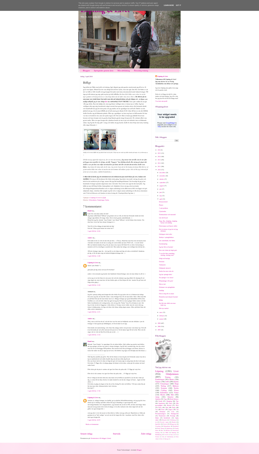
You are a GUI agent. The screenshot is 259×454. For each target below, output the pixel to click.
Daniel (90, 211)
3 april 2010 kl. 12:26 (94, 285)
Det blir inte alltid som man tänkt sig (167, 304)
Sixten (176, 390)
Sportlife (157, 424)
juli (160, 189)
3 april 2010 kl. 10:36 (94, 231)
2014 (159, 156)
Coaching (158, 426)
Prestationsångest (160, 414)
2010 (159, 170)
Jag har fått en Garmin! (166, 247)
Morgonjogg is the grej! (166, 281)
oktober (161, 179)
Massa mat (162, 284)
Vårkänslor (162, 265)
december (162, 172)
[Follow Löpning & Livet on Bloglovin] (163, 362)
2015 (159, 153)
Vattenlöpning (170, 436)
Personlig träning (141, 70)
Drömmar (162, 412)
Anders (90, 238)
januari (161, 319)
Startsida (116, 433)
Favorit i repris (164, 422)
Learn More (169, 5)
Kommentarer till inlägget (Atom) (101, 438)
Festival (165, 424)
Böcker (168, 430)
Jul (176, 434)
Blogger (139, 450)
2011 (159, 166)
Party (160, 407)
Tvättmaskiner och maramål (167, 214)
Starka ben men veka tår (166, 271)
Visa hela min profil (161, 101)
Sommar (164, 388)
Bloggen (86, 70)
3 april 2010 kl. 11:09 (94, 256)
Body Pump (160, 428)
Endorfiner (164, 392)
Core (172, 412)
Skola (173, 407)
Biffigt (161, 300)
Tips (177, 401)
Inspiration (162, 403)
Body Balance (174, 399)
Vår (177, 409)
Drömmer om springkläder (167, 287)
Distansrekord (163, 202)
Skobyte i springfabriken (166, 237)
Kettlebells (167, 418)
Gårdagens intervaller (165, 234)
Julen (170, 403)
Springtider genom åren (103, 70)
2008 (159, 326)
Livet (176, 371)
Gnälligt (161, 290)
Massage (166, 439)
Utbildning (173, 420)
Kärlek (176, 381)
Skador (174, 422)
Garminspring (163, 244)
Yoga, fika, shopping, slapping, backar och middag (168, 222)
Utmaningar (164, 383)
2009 (159, 323)
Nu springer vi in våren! (166, 277)
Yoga (165, 399)
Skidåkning (158, 434)
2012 (159, 163)
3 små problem (163, 208)
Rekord (169, 405)
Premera (157, 436)
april (161, 199)
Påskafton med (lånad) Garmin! (168, 297)
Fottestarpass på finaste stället (168, 226)
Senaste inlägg (86, 433)
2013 (159, 160)
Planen (161, 205)
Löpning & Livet (93, 262)
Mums (171, 379)
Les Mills (165, 432)
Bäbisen (176, 386)
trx (156, 422)
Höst (177, 405)
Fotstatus (161, 261)
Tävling (163, 386)
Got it (178, 5)
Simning (174, 432)
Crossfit (166, 434)
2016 (159, 150)
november (162, 176)
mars (161, 312)
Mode (157, 418)
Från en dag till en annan (166, 293)
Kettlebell (176, 426)
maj (160, 196)
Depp (177, 383)
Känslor (170, 397)
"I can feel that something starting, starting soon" (166, 254)
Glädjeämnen (172, 374)
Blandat (164, 420)
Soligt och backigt (164, 258)
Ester (163, 409)
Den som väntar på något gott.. (168, 250)
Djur (167, 407)
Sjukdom (157, 399)
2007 (159, 330)
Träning (168, 377)
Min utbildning (123, 70)
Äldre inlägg (146, 433)
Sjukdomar (169, 428)
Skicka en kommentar (92, 424)
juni (160, 192)
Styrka (107, 200)
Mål (172, 394)
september (162, 182)
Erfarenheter (93, 200)
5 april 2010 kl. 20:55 (94, 420)
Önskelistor (162, 416)
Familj (160, 401)
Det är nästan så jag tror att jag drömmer (168, 230)
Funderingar (100, 200)
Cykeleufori (162, 211)
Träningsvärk (175, 414)
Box (162, 430)
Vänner (158, 381)
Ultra (163, 436)
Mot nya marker (164, 308)
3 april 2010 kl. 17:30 (94, 391)
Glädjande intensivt (165, 268)
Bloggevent (173, 424)
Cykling (164, 390)
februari (162, 316)
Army (157, 397)
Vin (156, 409)
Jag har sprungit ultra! (165, 274)
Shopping (169, 401)
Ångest (170, 409)
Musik (162, 394)
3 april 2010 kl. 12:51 (94, 312)
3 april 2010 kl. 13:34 (94, 335)
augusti (161, 186)
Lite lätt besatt (163, 218)
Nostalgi (172, 416)
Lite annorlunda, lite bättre (167, 240)
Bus (161, 439)
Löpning (159, 371)
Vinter (176, 392)
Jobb (167, 381)
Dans (171, 434)
